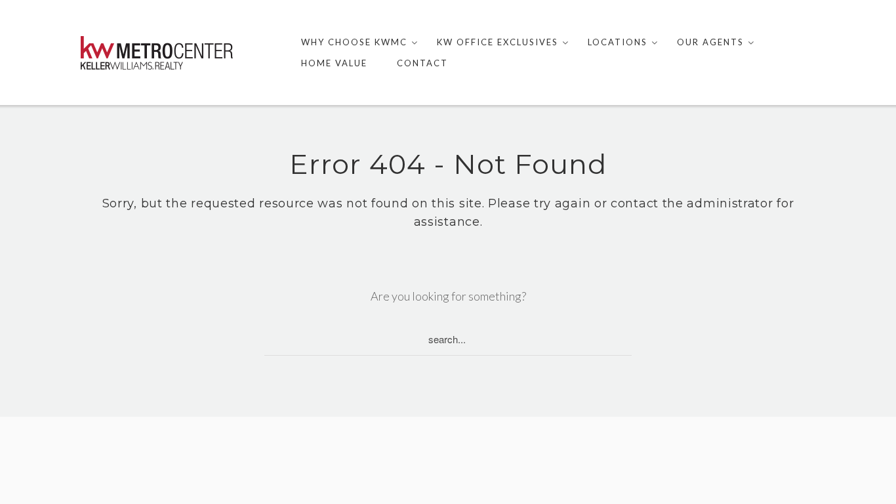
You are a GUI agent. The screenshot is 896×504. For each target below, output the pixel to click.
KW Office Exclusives (497, 42)
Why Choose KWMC (354, 42)
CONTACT (422, 63)
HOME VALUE (334, 63)
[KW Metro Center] (157, 53)
